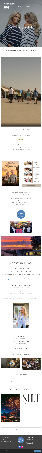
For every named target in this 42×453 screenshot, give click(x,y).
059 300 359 (31, 442)
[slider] (15, 125)
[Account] (12, 9)
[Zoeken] (16, 9)
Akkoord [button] (37, 450)
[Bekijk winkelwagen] (20, 9)
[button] (40, 304)
